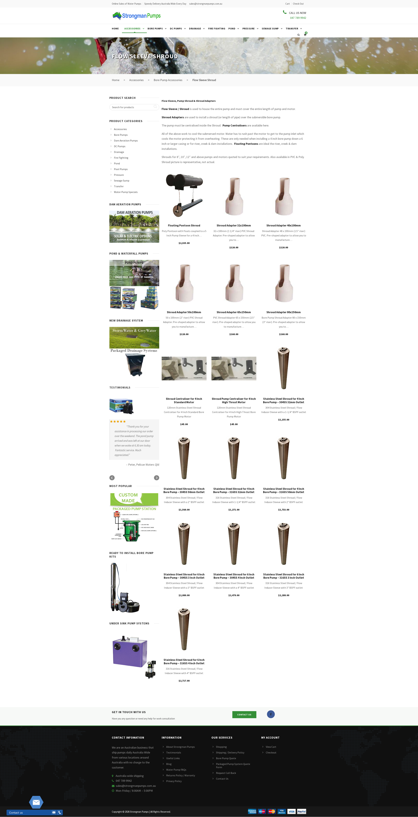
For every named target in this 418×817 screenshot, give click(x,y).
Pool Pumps (121, 169)
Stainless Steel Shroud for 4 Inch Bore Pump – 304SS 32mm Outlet (283, 400)
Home (115, 28)
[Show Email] (54, 812)
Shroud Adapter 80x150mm (283, 312)
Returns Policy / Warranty (180, 775)
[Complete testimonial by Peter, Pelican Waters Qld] (134, 406)
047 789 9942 (298, 18)
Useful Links (173, 758)
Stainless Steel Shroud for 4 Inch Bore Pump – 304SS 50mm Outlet (184, 490)
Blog (169, 764)
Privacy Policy (174, 781)
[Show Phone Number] (59, 812)
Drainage (195, 28)
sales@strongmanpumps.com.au (136, 786)
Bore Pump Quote (226, 758)
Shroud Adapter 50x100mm (184, 312)
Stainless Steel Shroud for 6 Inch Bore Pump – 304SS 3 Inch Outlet (184, 576)
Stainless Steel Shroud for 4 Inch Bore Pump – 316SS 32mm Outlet (233, 490)
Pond (231, 28)
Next (156, 477)
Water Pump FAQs (176, 769)
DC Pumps (176, 28)
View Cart (271, 746)
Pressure (248, 28)
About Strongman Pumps (180, 746)
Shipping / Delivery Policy (230, 752)
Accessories (132, 28)
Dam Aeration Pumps (126, 140)
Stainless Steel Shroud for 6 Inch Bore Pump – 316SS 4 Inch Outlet (184, 661)
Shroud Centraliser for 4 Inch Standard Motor (184, 400)
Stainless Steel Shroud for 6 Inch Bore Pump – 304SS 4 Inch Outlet (233, 576)
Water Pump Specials (126, 192)
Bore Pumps (155, 28)
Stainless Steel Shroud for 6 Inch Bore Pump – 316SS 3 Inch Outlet (283, 576)
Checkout (271, 752)
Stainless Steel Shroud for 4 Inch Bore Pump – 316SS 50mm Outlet (283, 490)
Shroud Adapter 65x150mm (234, 312)
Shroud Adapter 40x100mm (283, 225)
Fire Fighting (216, 28)
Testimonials (119, 387)
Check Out (298, 3)
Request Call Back (226, 773)
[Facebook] (271, 714)
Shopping (221, 746)
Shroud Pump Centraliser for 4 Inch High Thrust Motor (234, 400)
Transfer (292, 28)
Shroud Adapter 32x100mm (234, 225)
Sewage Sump (270, 28)
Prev (112, 477)
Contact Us (222, 778)
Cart (287, 3)
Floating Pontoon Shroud (184, 225)
